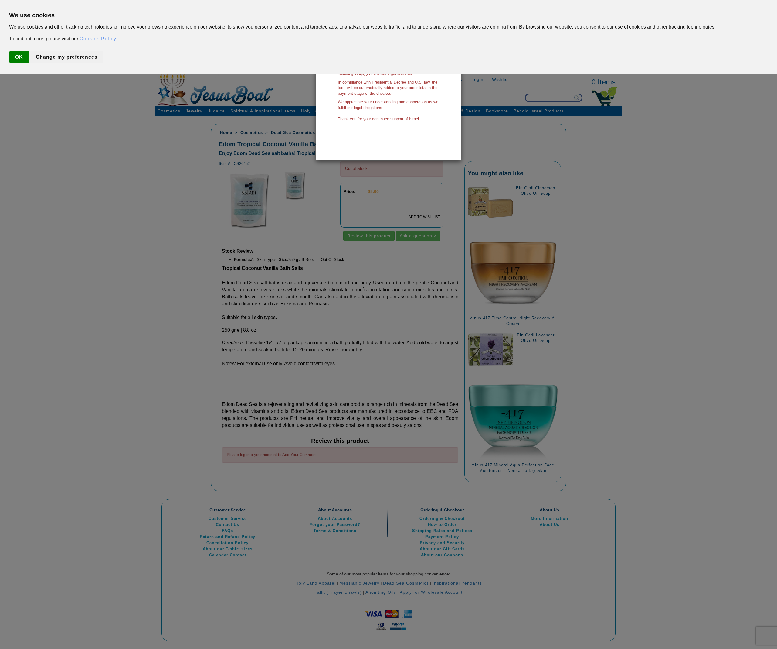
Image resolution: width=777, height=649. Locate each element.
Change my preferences (66, 57)
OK (19, 57)
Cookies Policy (98, 38)
